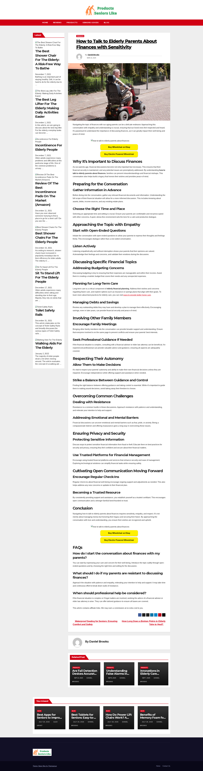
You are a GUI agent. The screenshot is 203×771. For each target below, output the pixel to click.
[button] (169, 22)
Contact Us (166, 766)
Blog (106, 22)
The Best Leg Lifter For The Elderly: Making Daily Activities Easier (47, 108)
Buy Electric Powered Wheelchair (119, 154)
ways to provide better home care (137, 295)
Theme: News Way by (40, 766)
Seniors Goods (91, 22)
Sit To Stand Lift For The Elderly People (47, 277)
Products (72, 22)
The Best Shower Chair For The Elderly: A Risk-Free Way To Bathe (48, 59)
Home (45, 22)
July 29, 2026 (44, 722)
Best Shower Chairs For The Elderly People (46, 237)
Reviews (57, 22)
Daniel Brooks (93, 55)
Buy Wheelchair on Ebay (119, 147)
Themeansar (52, 766)
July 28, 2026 (113, 722)
